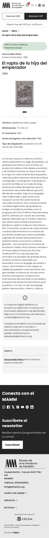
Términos (7, 527)
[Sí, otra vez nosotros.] (12, 532)
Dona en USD (13, 16)
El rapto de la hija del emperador (20, 35)
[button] (34, 5)
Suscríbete (12, 445)
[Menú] (43, 5)
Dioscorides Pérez (14, 359)
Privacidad (15, 527)
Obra (14, 30)
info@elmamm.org (14, 486)
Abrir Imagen (24, 94)
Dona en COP (36, 16)
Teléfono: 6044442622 (16, 482)
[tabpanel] (24, 94)
